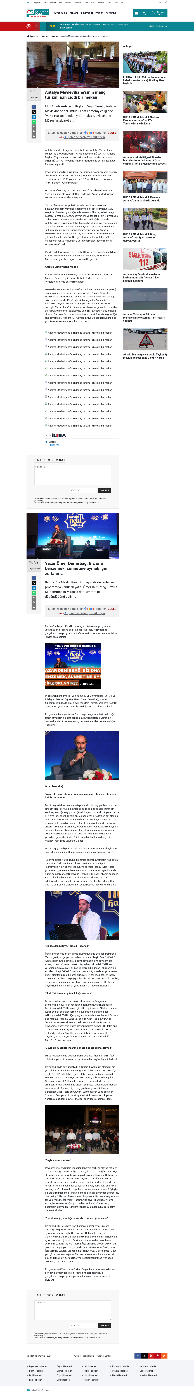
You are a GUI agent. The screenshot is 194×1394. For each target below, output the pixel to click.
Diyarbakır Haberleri (38, 1366)
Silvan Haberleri (91, 1380)
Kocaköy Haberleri (148, 1375)
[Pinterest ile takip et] (157, 1356)
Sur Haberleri (90, 1366)
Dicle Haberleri (146, 1371)
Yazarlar (101, 3)
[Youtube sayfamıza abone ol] (151, 1356)
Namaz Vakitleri (65, 3)
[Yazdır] (34, 131)
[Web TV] (159, 2)
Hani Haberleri (91, 1375)
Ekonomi (111, 13)
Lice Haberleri (63, 1380)
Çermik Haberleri (64, 1371)
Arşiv (109, 3)
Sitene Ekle (119, 3)
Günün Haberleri (50, 3)
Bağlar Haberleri (64, 1366)
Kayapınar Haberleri (121, 1366)
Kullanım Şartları (104, 1356)
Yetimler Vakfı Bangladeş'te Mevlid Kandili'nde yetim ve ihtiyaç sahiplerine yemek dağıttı (94, 26)
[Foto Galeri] (166, 2)
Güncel (74, 13)
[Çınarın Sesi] (38, 13)
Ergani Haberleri (64, 1375)
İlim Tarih (87, 13)
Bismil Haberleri (36, 1371)
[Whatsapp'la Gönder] (34, 122)
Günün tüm (158, 26)
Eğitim (99, 13)
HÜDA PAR (54, 445)
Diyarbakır (60, 13)
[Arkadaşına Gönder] (34, 126)
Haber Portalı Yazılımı (40, 1390)
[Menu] (136, 13)
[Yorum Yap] (34, 136)
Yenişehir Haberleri (148, 1366)
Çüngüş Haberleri (120, 1371)
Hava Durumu (90, 3)
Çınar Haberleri (91, 1371)
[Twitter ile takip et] (144, 1356)
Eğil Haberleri (35, 1375)
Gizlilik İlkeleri (88, 1356)
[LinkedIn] (34, 117)
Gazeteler (77, 3)
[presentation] (36, 26)
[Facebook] (34, 107)
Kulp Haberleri (35, 1380)
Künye (76, 1356)
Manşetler (36, 3)
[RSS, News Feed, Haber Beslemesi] (164, 1356)
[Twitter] (34, 112)
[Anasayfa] (28, 3)
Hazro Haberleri (119, 1375)
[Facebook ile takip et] (137, 1356)
